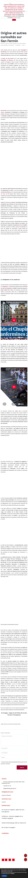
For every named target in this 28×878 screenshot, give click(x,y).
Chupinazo (5, 286)
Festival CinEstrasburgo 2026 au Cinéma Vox (14, 823)
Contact (4, 802)
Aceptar (14, 19)
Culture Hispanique (22, 43)
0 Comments (18, 45)
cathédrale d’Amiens (6, 192)
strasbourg (11, 45)
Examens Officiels (6, 795)
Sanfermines (17, 724)
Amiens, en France (5, 114)
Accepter (4, 875)
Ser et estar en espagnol (8, 827)
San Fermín (11, 724)
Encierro (6, 724)
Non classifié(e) (4, 45)
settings (12, 873)
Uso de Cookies (16, 17)
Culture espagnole (13, 43)
